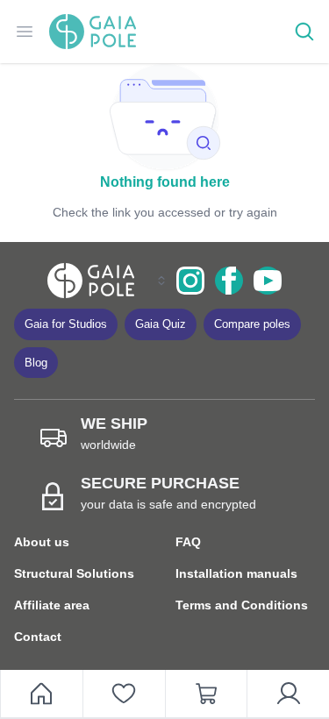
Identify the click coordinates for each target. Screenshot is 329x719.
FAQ (188, 542)
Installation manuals (236, 573)
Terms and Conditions (241, 605)
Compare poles (252, 324)
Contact (37, 637)
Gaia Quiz (160, 324)
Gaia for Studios (66, 324)
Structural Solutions (74, 573)
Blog (36, 362)
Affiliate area (51, 605)
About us (41, 542)
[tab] (123, 694)
